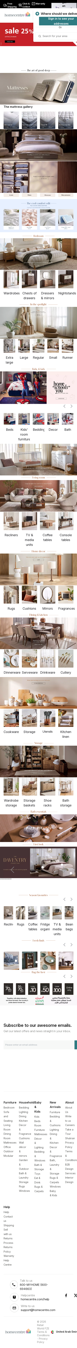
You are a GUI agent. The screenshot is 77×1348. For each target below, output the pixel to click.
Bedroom (9, 1107)
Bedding (24, 1107)
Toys (37, 1173)
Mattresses (10, 1142)
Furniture (55, 1112)
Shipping (9, 1225)
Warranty (9, 1255)
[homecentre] (19, 14)
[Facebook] (66, 1295)
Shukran (70, 1138)
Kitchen (23, 1120)
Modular (8, 1155)
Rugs (22, 1186)
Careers (70, 1125)
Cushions (24, 1138)
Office (7, 1147)
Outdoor (8, 1151)
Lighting (23, 1112)
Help (6, 1212)
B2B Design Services (70, 1169)
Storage (23, 1182)
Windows (24, 1190)
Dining (22, 1116)
